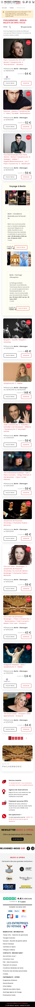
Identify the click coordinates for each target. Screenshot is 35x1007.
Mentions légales (21, 1003)
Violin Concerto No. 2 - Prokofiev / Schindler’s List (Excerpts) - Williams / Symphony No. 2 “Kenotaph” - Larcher (17, 428)
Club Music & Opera (9, 947)
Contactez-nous (8, 959)
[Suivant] (26, 738)
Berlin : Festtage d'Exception (16, 276)
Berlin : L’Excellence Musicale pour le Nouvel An (17, 216)
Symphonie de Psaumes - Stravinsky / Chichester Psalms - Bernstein (16, 523)
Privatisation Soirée (9, 995)
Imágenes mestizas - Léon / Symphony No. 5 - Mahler (14, 666)
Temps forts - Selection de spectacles (15, 935)
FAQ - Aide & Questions (10, 962)
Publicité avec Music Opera (11, 989)
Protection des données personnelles (15, 971)
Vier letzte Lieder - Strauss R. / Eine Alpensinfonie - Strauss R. (17, 715)
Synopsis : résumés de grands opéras (15, 941)
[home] (12, 2)
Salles (12, 8)
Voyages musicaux (9, 938)
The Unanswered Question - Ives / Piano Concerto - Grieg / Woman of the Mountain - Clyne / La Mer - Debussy (17, 476)
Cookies (5, 974)
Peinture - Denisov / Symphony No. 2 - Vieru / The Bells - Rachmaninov (17, 112)
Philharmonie (8, 69)
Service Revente (8, 983)
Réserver (26, 83)
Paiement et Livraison (10, 965)
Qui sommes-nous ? (9, 956)
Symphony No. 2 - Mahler (13, 383)
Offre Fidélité (7, 986)
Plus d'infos (10, 83)
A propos (10, 1003)
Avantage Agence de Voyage (12, 992)
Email (16, 819)
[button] (30, 2)
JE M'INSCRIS (17, 839)
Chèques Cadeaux (9, 950)
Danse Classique (8, 944)
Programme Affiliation (10, 980)
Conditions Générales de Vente (13, 968)
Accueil (4, 8)
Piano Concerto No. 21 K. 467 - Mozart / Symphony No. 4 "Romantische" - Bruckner (15, 62)
